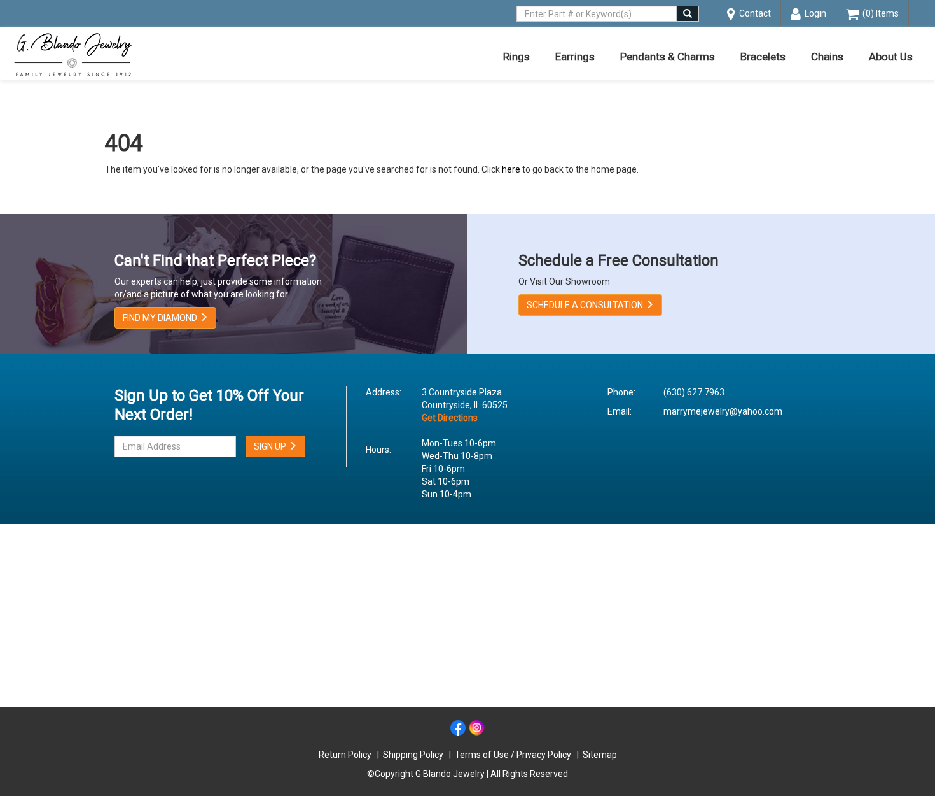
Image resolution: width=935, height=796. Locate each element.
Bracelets (763, 56)
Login (813, 13)
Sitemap (600, 755)
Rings (516, 56)
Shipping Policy (413, 755)
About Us (891, 56)
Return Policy (345, 755)
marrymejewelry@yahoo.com (722, 411)
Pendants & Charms (667, 56)
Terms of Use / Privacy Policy (513, 755)
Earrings (575, 56)
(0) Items (879, 13)
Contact (753, 13)
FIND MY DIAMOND (161, 318)
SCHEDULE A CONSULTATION (586, 305)
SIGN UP (271, 446)
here (511, 169)
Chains (827, 56)
